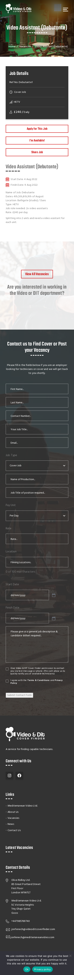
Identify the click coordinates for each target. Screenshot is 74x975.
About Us (13, 812)
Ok (27, 969)
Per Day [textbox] (14, 516)
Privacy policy (42, 969)
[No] (70, 956)
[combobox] (37, 465)
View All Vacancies (37, 274)
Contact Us (14, 830)
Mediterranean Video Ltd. (23, 806)
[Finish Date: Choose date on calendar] (53, 618)
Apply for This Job (37, 129)
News (11, 824)
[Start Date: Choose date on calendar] (53, 595)
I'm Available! (37, 140)
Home (12, 46)
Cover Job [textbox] (15, 465)
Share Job (37, 152)
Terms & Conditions (38, 680)
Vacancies (25, 46)
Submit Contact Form (19, 695)
